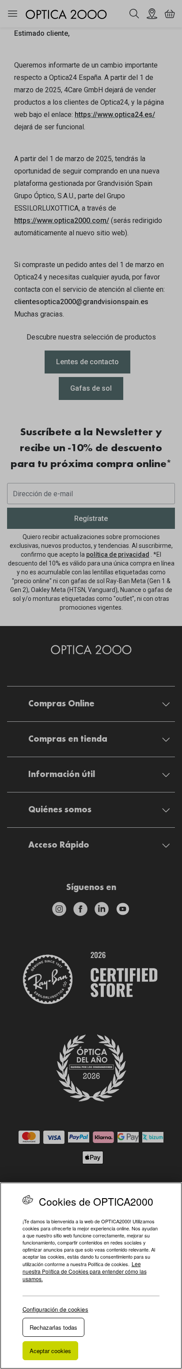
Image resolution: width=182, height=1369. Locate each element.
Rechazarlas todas (53, 1327)
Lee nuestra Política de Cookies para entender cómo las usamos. (85, 1271)
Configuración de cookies (55, 1309)
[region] (91, 1275)
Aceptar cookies (50, 1350)
